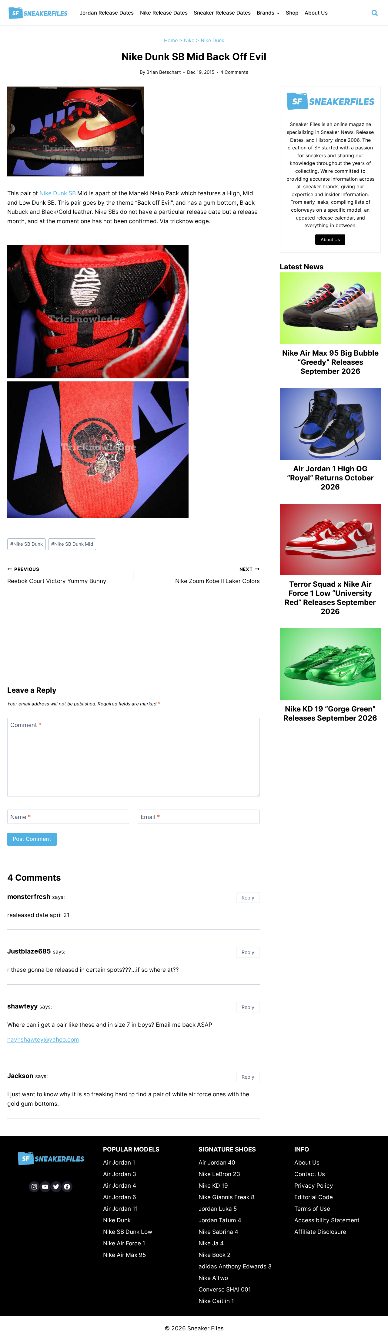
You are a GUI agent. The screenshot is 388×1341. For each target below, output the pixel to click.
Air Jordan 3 (119, 1174)
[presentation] (330, 308)
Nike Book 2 (215, 1254)
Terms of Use (312, 1208)
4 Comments (234, 72)
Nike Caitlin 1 (216, 1301)
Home (171, 40)
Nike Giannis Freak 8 (227, 1197)
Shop (292, 13)
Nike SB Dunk (26, 544)
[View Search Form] (375, 13)
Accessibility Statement (327, 1220)
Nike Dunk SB (57, 193)
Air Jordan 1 (119, 1162)
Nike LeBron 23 (219, 1174)
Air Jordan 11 (120, 1208)
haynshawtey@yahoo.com (43, 1039)
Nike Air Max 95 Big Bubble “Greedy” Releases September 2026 (330, 362)
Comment (26, 725)
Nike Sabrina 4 (218, 1231)
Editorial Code (313, 1197)
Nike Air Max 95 (124, 1254)
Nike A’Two (213, 1277)
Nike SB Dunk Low (127, 1231)
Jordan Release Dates (107, 13)
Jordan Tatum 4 (220, 1220)
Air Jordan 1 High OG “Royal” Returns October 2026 (330, 477)
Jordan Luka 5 (218, 1208)
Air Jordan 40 (217, 1162)
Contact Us (309, 1174)
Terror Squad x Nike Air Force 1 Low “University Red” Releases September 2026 (330, 598)
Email (150, 816)
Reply (248, 898)
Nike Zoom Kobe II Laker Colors (217, 575)
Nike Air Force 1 (124, 1243)
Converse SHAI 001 (225, 1289)
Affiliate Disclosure (320, 1231)
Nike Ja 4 (211, 1243)
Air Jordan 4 (119, 1185)
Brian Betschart (163, 72)
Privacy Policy (313, 1185)
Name (20, 816)
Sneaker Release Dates (222, 13)
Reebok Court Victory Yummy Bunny (56, 575)
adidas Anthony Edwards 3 (235, 1266)
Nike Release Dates (164, 13)
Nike (189, 40)
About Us (316, 13)
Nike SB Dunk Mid (72, 544)
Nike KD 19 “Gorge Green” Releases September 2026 (330, 713)
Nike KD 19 (213, 1185)
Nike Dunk (212, 40)
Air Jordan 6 (119, 1197)
